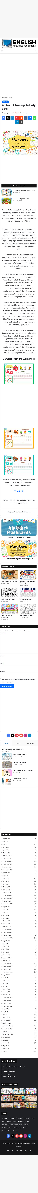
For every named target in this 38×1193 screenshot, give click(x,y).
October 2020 (7, 1031)
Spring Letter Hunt (26, 599)
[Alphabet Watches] (7, 756)
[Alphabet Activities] (9, 592)
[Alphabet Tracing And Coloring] (28, 575)
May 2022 (6, 983)
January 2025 (7, 892)
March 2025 (6, 887)
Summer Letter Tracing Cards (25, 190)
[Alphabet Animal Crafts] (9, 575)
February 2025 (7, 889)
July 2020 (5, 1040)
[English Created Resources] (19, 43)
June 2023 (6, 946)
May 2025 (6, 881)
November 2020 (7, 1029)
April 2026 (6, 850)
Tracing (25, 1127)
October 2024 (7, 901)
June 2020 (6, 1043)
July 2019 (5, 1051)
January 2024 (7, 926)
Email (2, 663)
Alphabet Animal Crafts (9, 581)
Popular (6, 743)
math (14, 1121)
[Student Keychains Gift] (19, 1105)
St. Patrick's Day (6, 1127)
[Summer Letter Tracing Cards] (6, 192)
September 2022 (8, 972)
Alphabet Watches (19, 754)
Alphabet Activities (8, 599)
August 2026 (6, 838)
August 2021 (6, 1009)
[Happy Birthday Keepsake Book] (7, 1098)
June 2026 (6, 844)
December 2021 (7, 997)
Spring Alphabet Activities (7, 616)
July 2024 (5, 909)
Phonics (20, 1121)
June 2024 (6, 912)
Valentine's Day (6, 1131)
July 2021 (5, 1011)
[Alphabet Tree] (6, 201)
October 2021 (7, 1003)
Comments (30, 743)
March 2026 (6, 853)
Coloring (27, 1118)
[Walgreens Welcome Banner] (31, 1098)
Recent (18, 743)
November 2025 (7, 864)
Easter (9, 1121)
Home (5, 97)
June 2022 (6, 980)
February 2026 (7, 855)
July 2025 (5, 875)
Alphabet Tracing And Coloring (27, 582)
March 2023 (6, 955)
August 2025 (6, 872)
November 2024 (7, 898)
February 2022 (7, 992)
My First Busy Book (19, 762)
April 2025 (6, 884)
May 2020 (6, 1046)
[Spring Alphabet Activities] (9, 609)
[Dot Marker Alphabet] (28, 609)
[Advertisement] (19, 19)
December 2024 (7, 895)
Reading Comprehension (15, 1124)
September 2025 (8, 870)
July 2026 (5, 841)
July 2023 (5, 943)
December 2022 (7, 963)
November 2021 (7, 1000)
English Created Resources (19, 512)
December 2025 (7, 861)
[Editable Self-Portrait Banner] (7, 1105)
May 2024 (6, 915)
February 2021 (7, 1020)
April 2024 (6, 918)
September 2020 (8, 1034)
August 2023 (6, 941)
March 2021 (6, 1017)
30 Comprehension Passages (23, 770)
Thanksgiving (17, 1127)
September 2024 (8, 904)
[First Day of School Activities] (7, 1091)
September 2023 (8, 938)
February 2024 (7, 924)
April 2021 (5, 1014)
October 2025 (7, 867)
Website (2, 671)
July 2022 (5, 977)
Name (2, 656)
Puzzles (27, 1121)
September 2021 (7, 1006)
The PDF (18, 491)
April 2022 (6, 986)
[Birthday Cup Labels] (31, 1105)
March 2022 (6, 989)
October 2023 (7, 935)
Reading (4, 1124)
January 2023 (7, 960)
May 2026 (6, 847)
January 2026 (7, 858)
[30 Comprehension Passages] (7, 773)
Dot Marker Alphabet (27, 615)
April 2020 (6, 1048)
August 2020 (6, 1037)
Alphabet (10, 97)
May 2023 (6, 949)
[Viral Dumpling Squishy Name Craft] (19, 1098)
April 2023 (6, 952)
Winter (14, 1131)
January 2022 (7, 994)
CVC (3, 1121)
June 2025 (6, 878)
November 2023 (7, 932)
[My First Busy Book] (7, 764)
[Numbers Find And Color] (31, 1091)
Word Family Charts (20, 778)
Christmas (19, 1118)
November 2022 (7, 966)
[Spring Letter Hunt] (28, 592)
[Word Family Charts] (7, 781)
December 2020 (7, 1026)
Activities (4, 1118)
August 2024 (6, 906)
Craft (33, 1118)
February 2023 (7, 958)
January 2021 (7, 1023)
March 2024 (6, 921)
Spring (26, 1124)
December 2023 (7, 929)
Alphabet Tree (25, 199)
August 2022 (6, 975)
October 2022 (7, 969)
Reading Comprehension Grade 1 (13, 749)
